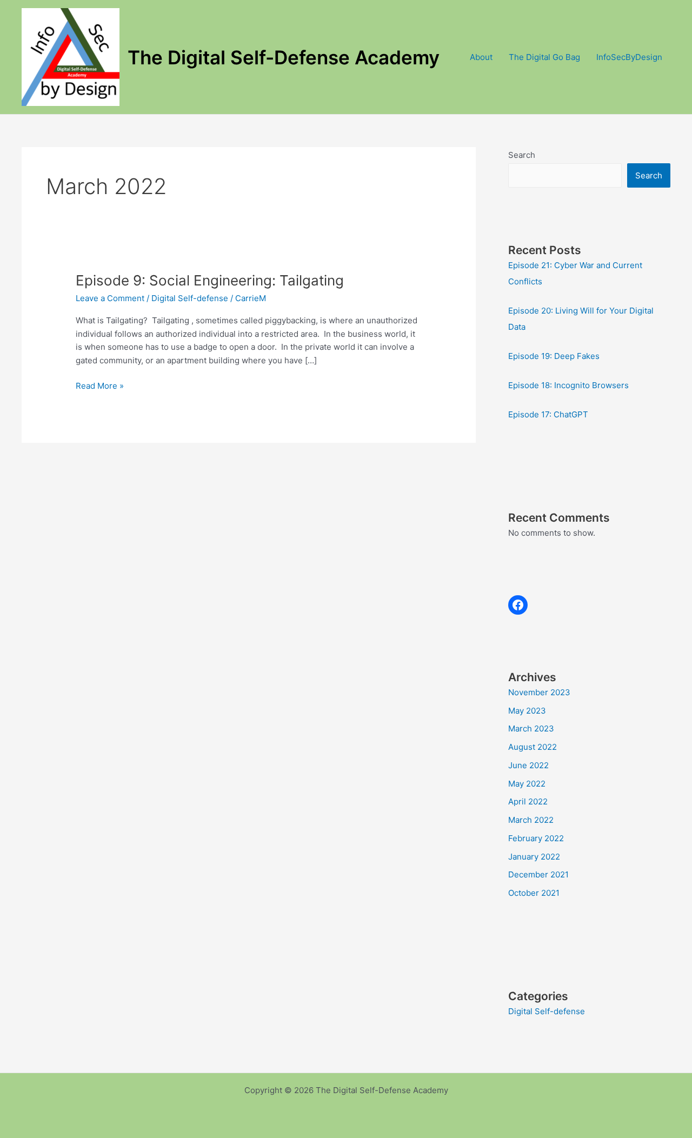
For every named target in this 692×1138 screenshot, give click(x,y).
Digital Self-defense (189, 298)
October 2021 (534, 893)
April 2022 (528, 801)
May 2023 (527, 711)
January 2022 (534, 856)
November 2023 (539, 692)
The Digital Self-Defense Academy (284, 57)
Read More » (100, 386)
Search (521, 155)
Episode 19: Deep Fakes (554, 356)
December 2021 (538, 874)
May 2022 (526, 783)
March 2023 (531, 728)
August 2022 (532, 747)
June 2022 (528, 765)
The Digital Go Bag (544, 57)
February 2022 (536, 838)
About (481, 57)
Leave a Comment (110, 298)
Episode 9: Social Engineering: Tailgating (210, 280)
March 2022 (531, 820)
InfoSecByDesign (629, 57)
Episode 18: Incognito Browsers (568, 385)
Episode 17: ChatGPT (548, 414)
